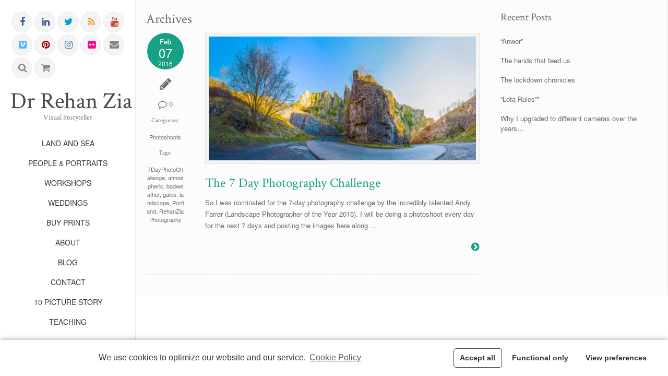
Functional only (540, 358)
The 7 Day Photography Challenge (293, 183)
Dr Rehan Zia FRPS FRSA (67, 101)
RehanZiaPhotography (166, 215)
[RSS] (91, 22)
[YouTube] (114, 22)
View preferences (616, 358)
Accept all (477, 358)
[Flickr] (91, 45)
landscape (165, 198)
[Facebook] (22, 22)
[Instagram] (68, 45)
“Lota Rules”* (520, 99)
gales (169, 194)
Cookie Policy (335, 357)
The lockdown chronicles (537, 80)
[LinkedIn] (45, 22)
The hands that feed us (535, 60)
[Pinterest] (45, 45)
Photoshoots (165, 137)
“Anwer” (511, 41)
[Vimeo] (22, 45)
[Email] (114, 45)
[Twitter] (68, 22)
